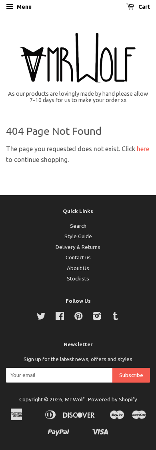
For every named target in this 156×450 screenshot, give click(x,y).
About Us (78, 268)
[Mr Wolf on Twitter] (41, 317)
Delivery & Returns (78, 247)
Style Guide (78, 236)
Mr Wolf (75, 399)
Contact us (78, 257)
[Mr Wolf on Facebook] (59, 317)
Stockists (78, 278)
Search (78, 226)
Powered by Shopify (112, 399)
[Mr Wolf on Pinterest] (78, 317)
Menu (24, 7)
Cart (143, 7)
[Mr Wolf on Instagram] (96, 317)
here (143, 148)
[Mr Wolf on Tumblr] (115, 317)
